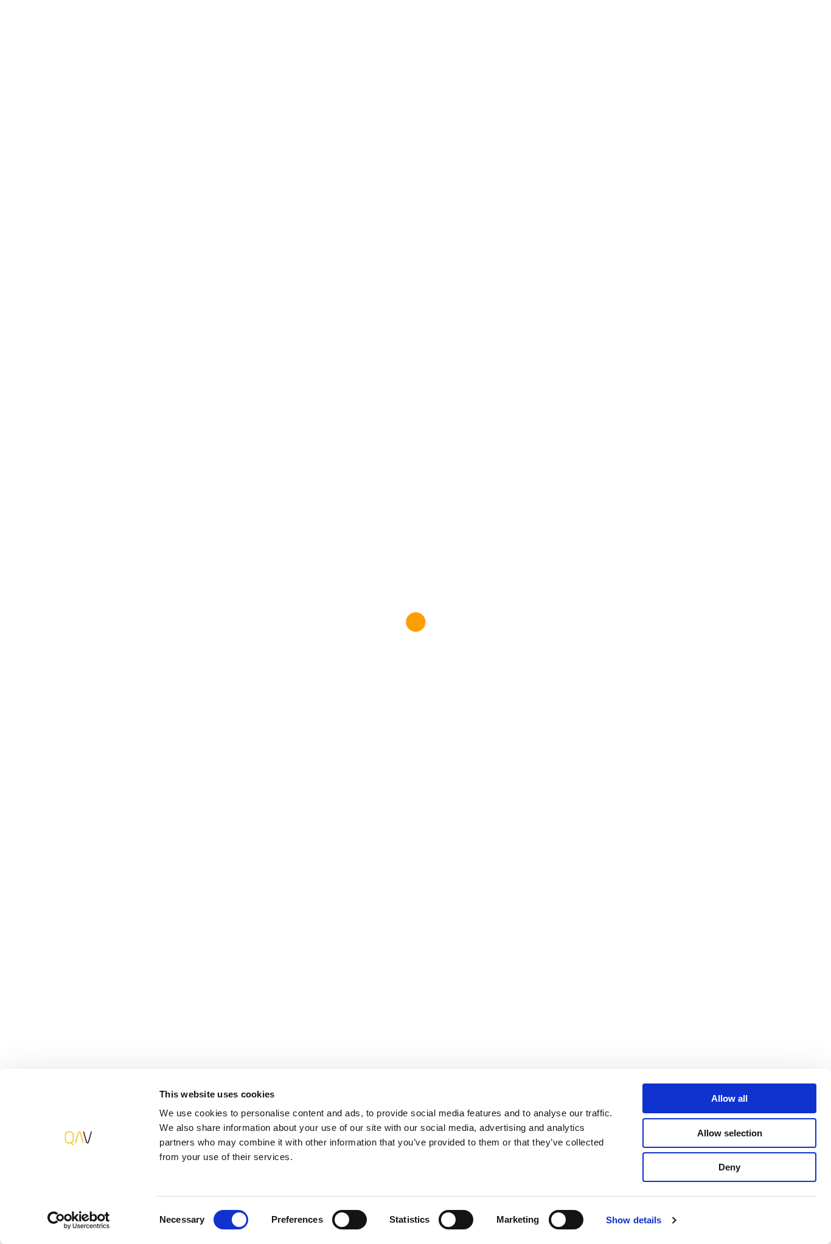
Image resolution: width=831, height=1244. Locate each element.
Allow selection (729, 1133)
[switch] (349, 1219)
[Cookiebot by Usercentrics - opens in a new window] (79, 1220)
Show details (633, 1220)
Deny (729, 1167)
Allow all (729, 1098)
